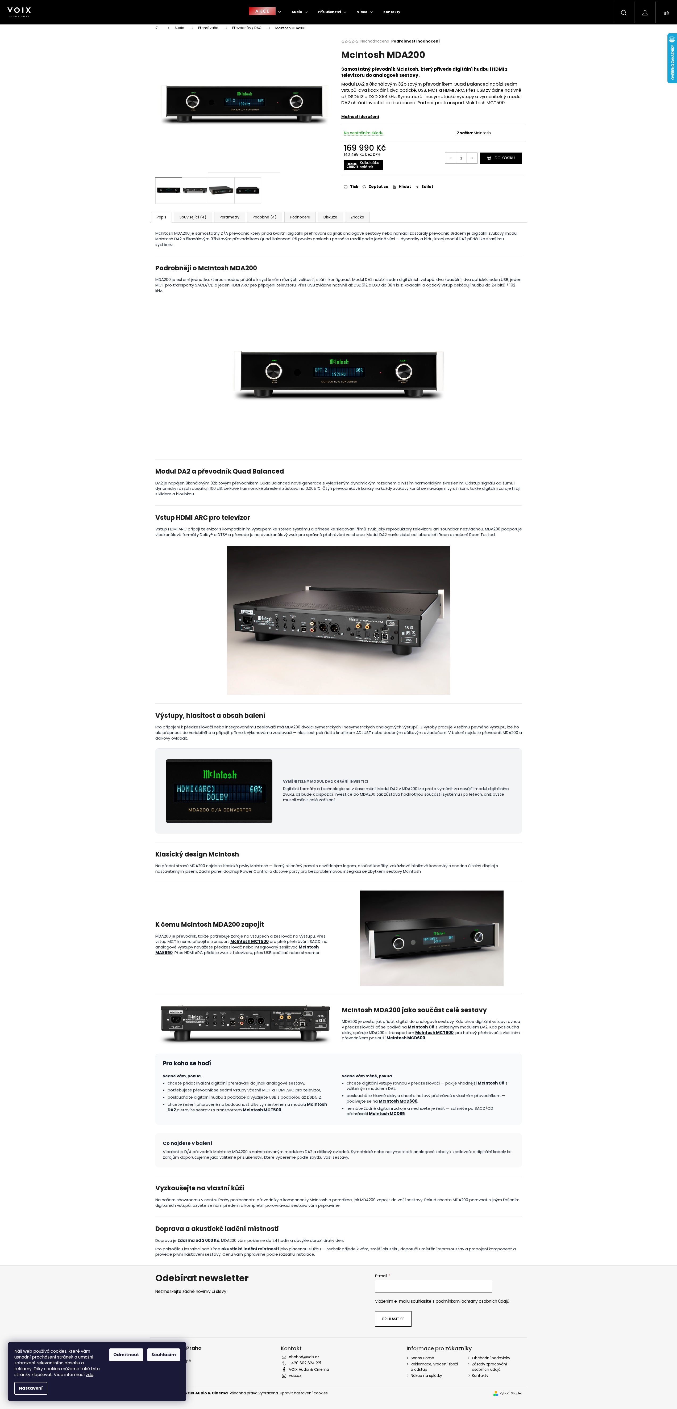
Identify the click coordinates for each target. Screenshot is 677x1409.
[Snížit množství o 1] (450, 158)
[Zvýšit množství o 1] (472, 158)
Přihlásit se (393, 1319)
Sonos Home (422, 1358)
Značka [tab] (357, 217)
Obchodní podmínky (491, 1358)
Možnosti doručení (360, 116)
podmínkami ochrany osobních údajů (472, 1301)
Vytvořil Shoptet (511, 1393)
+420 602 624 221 (305, 1363)
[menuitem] (265, 12)
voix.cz (295, 1375)
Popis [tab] (161, 217)
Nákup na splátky (426, 1375)
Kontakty (480, 1375)
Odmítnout (126, 1355)
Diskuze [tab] (330, 217)
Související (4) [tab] (193, 217)
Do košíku (505, 158)
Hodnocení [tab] (300, 217)
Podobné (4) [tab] (265, 217)
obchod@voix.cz (304, 1357)
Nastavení (31, 1388)
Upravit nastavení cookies (304, 1393)
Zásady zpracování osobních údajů (489, 1366)
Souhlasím (163, 1355)
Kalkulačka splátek (369, 165)
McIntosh (482, 133)
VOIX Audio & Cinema (309, 1369)
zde (89, 1375)
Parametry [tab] (229, 217)
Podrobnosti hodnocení (415, 41)
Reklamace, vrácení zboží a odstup (434, 1366)
